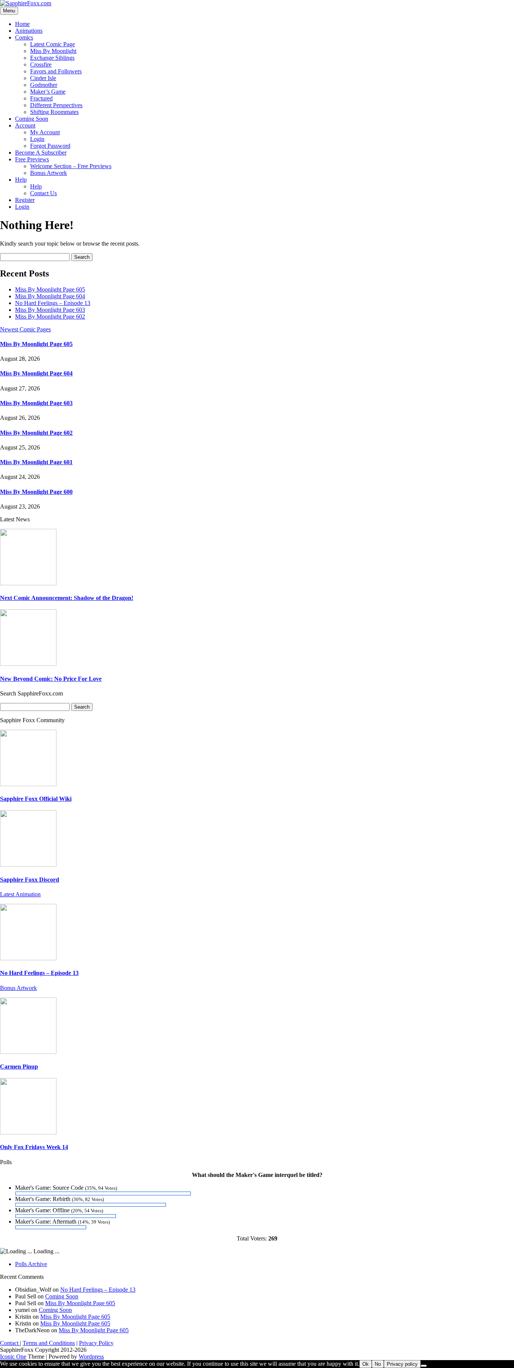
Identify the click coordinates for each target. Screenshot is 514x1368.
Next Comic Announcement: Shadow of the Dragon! (66, 598)
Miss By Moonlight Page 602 (50, 316)
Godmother (43, 85)
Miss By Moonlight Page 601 (36, 462)
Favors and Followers (56, 71)
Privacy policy (402, 1364)
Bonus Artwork (48, 173)
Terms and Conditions (49, 1343)
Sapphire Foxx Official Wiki (35, 799)
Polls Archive (31, 1264)
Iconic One (13, 1356)
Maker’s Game (47, 91)
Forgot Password (50, 146)
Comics (24, 37)
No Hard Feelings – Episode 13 (52, 303)
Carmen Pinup (19, 1066)
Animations (29, 30)
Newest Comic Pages (25, 329)
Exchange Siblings (52, 58)
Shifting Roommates (54, 112)
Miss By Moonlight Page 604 (50, 296)
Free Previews (32, 159)
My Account (45, 132)
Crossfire (41, 64)
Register (25, 200)
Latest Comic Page (52, 44)
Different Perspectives (56, 105)
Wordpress (91, 1356)
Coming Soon (31, 118)
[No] (424, 1366)
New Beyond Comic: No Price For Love (51, 679)
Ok (365, 1364)
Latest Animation (20, 894)
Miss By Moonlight (53, 51)
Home (22, 24)
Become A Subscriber (41, 152)
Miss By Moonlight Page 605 (50, 289)
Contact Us (43, 193)
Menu (9, 11)
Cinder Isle (43, 78)
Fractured (41, 98)
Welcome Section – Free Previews (70, 166)
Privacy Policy (96, 1343)
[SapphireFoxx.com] (25, 3)
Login (37, 139)
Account (25, 125)
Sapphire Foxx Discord (29, 879)
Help (21, 179)
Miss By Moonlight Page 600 (36, 492)
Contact (10, 1343)
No (378, 1364)
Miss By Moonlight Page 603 (50, 310)
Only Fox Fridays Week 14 (34, 1147)
